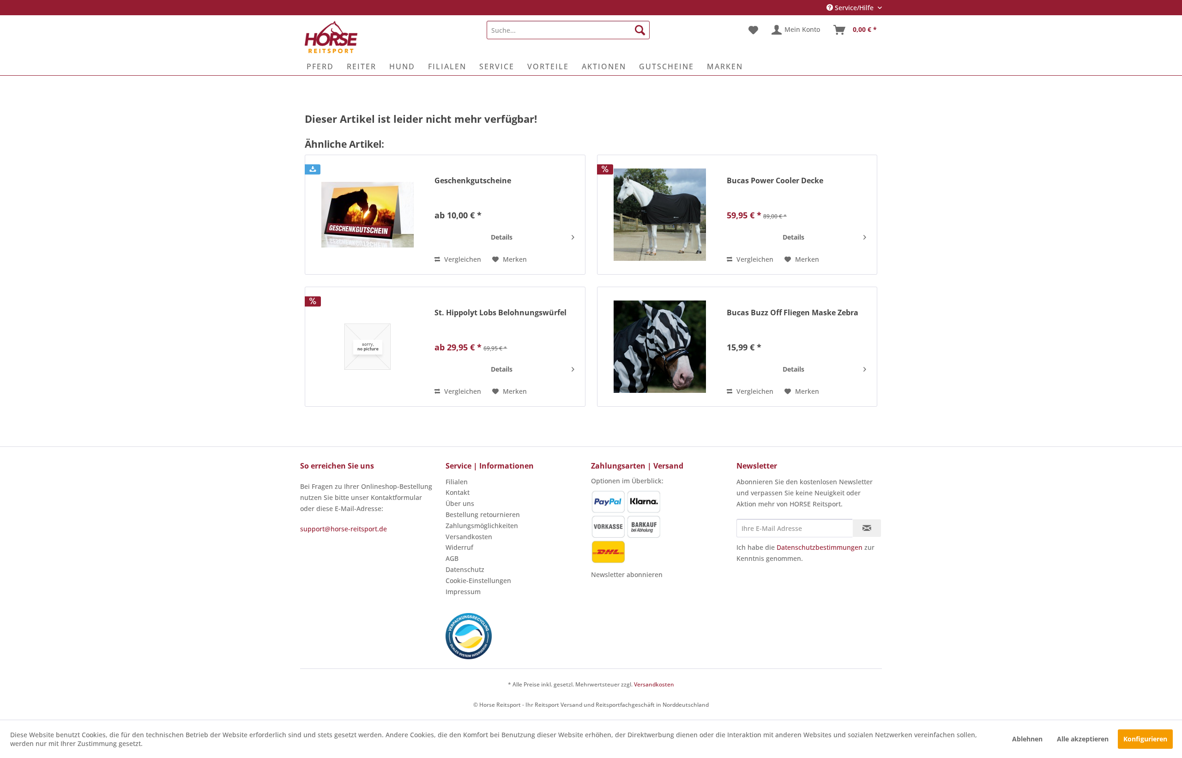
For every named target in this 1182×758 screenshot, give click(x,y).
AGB (452, 558)
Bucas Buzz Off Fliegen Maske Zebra (792, 313)
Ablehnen (1027, 738)
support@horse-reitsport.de (343, 528)
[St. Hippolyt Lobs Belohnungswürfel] (367, 346)
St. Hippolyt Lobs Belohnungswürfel (500, 313)
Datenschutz (465, 569)
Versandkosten (469, 536)
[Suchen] (640, 30)
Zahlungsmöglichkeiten (482, 525)
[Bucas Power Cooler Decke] (660, 214)
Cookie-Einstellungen (478, 580)
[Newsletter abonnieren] (866, 528)
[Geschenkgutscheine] (367, 214)
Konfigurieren (1145, 738)
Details (502, 237)
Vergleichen (461, 259)
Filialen (457, 481)
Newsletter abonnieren (627, 574)
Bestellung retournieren (483, 514)
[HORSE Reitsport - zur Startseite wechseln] (331, 37)
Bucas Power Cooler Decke (775, 181)
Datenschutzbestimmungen (819, 547)
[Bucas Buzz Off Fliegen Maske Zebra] (660, 346)
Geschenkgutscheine (472, 181)
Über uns (460, 503)
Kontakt (458, 492)
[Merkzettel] (753, 30)
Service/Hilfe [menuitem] (854, 7)
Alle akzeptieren (1083, 738)
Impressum (463, 591)
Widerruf (459, 547)
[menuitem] (568, 30)
